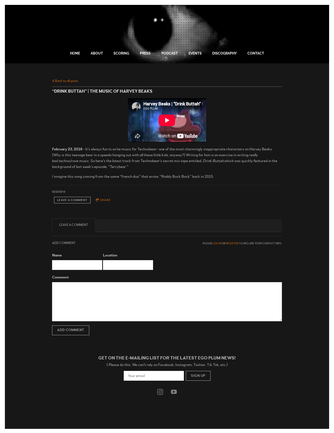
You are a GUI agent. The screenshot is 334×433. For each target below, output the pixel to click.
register (232, 243)
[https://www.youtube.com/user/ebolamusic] (174, 392)
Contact (255, 53)
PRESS (145, 53)
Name (57, 255)
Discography (224, 53)
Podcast (169, 53)
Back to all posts (66, 81)
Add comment (70, 330)
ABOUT (97, 53)
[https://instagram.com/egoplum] (160, 392)
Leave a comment (72, 200)
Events (195, 53)
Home (75, 53)
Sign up (198, 375)
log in (217, 243)
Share (105, 200)
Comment (60, 277)
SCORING (121, 53)
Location (110, 255)
